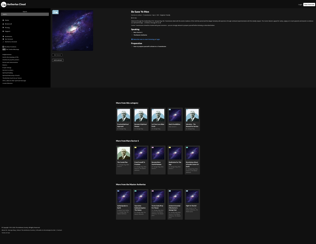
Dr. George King (121, 129)
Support (7, 31)
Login (300, 4)
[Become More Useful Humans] (158, 153)
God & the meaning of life (10, 57)
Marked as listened (10, 42)
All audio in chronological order (46, 230)
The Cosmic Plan (122, 162)
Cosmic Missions (7, 83)
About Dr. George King (9, 230)
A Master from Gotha (123, 210)
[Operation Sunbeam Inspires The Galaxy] (140, 196)
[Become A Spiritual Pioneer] (140, 115)
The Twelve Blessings (12, 49)
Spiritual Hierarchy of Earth (11, 75)
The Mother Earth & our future (12, 78)
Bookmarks (8, 36)
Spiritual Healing (7, 73)
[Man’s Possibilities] (175, 115)
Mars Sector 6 (172, 126)
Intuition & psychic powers (10, 59)
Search (25, 12)
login (158, 39)
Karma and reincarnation (10, 62)
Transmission (147, 15)
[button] (222, 32)
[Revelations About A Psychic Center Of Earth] (192, 153)
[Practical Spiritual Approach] (123, 115)
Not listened (8, 39)
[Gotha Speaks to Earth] (123, 196)
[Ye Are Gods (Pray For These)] (158, 196)
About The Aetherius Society (26, 230)
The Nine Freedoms (10, 47)
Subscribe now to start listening (143, 39)
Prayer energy (6, 67)
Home (6, 20)
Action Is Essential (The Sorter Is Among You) (174, 208)
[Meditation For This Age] (175, 153)
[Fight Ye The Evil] (192, 196)
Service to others (7, 70)
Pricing (7, 28)
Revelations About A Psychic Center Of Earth (192, 164)
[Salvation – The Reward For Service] (192, 115)
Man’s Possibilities (174, 124)
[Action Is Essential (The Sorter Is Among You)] (175, 196)
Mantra (4, 65)
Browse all (8, 24)
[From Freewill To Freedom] (140, 153)
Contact (59, 230)
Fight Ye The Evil (191, 206)
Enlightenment (7, 54)
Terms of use (6, 233)
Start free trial (309, 4)
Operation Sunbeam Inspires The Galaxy (140, 208)
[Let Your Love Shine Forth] (158, 115)
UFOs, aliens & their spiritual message (14, 80)
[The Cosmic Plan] (123, 153)
